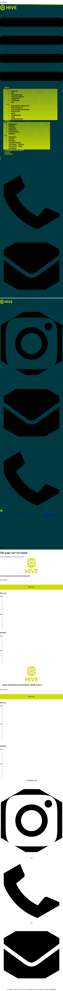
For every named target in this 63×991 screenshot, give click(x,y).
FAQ (12, 102)
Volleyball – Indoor (11, 660)
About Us (7, 599)
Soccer (6, 655)
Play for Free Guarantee (12, 620)
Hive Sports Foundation (12, 611)
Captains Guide (9, 602)
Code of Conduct (9, 604)
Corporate (15, 100)
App (5, 601)
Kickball (12, 133)
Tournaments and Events (14, 150)
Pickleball (7, 653)
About (31, 515)
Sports (7, 121)
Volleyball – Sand (10, 662)
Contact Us (7, 608)
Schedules (9, 154)
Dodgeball (7, 644)
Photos (56, 515)
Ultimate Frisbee (9, 658)
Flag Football (9, 645)
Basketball (8, 639)
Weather (7, 629)
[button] (31, 49)
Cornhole (7, 642)
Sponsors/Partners (10, 624)
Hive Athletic (3, 2)
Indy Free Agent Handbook (13, 617)
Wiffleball (7, 663)
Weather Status (17, 119)
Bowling (7, 640)
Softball (7, 656)
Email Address (4, 580)
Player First (8, 622)
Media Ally (53, 989)
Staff (5, 625)
